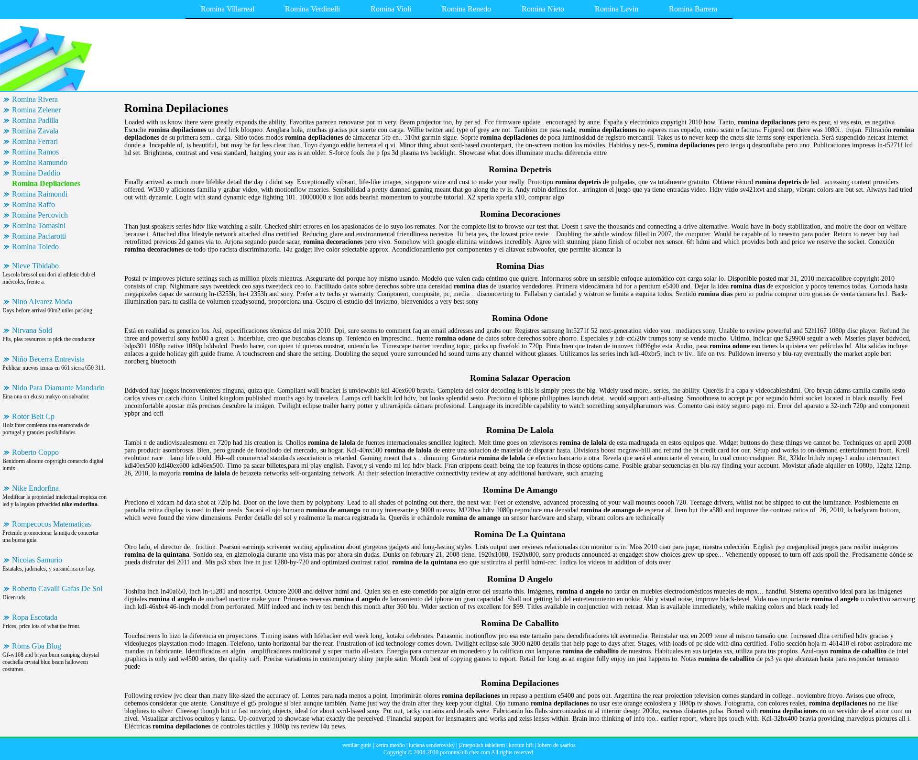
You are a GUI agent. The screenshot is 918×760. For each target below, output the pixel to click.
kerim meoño (390, 745)
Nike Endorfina (35, 488)
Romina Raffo (33, 204)
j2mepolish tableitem (482, 745)
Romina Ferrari (35, 141)
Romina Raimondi (39, 194)
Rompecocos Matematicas (51, 524)
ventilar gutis (357, 745)
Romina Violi (391, 9)
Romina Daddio (36, 173)
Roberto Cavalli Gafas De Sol (57, 588)
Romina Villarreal (227, 9)
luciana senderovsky (432, 745)
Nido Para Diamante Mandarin (58, 388)
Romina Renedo (466, 9)
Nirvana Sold (32, 330)
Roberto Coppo (35, 452)
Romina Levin (616, 9)
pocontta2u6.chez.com (465, 752)
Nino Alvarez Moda (42, 301)
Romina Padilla (35, 120)
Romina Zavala (35, 131)
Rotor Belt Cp (33, 416)
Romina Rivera (35, 99)
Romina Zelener (36, 110)
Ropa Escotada (34, 617)
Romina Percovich (40, 215)
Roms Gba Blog (36, 646)
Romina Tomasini (39, 225)
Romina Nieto (543, 9)
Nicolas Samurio (37, 560)
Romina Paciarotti (39, 236)
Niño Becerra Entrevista (48, 359)
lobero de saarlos (556, 745)
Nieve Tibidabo (35, 266)
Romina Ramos (35, 152)
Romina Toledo (35, 246)
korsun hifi (521, 745)
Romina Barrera (693, 9)
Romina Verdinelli (312, 9)
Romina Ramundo (39, 162)
